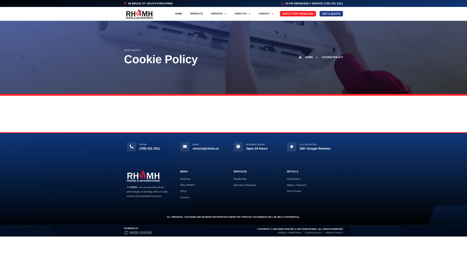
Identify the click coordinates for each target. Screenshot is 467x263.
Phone (143, 144)
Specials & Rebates (245, 185)
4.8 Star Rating (308, 144)
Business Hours (255, 144)
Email (196, 144)
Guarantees (294, 178)
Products (196, 13)
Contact (264, 13)
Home (178, 13)
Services (217, 13)
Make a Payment (296, 185)
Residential (240, 178)
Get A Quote (294, 191)
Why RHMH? (187, 185)
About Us (241, 13)
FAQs (183, 191)
